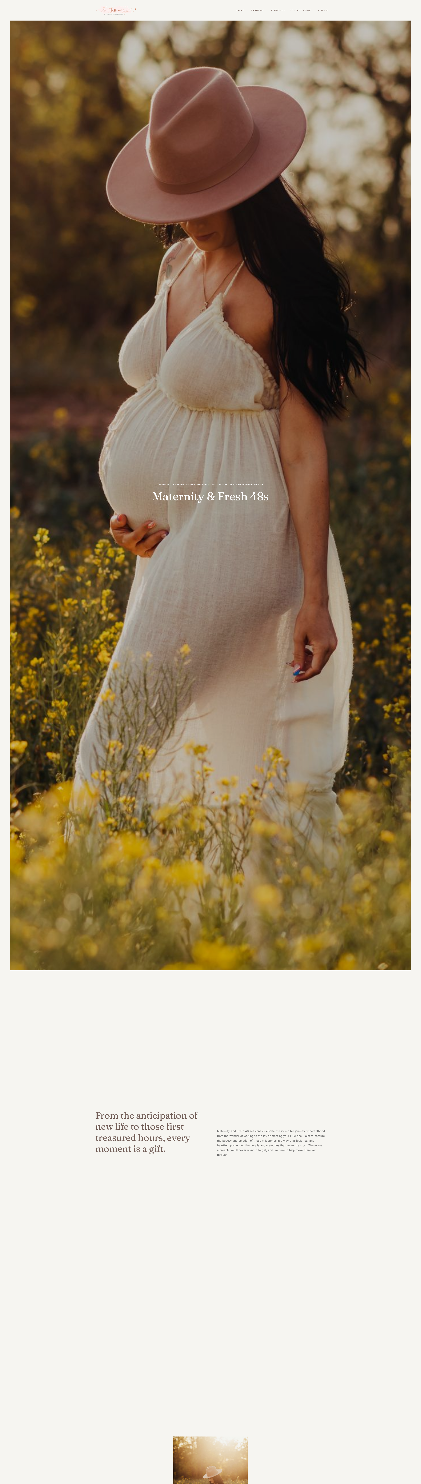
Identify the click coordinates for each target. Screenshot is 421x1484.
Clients (323, 10)
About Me (257, 10)
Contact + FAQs (301, 10)
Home (240, 10)
